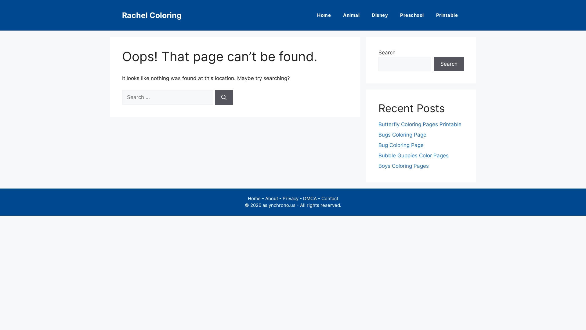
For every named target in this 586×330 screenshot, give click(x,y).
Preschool (412, 15)
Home (324, 15)
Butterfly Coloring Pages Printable (419, 124)
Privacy (290, 198)
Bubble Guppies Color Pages (413, 155)
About (271, 198)
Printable (447, 15)
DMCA (310, 198)
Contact (329, 198)
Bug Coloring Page (401, 145)
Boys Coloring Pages (403, 166)
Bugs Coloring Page (402, 135)
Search (387, 53)
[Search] (224, 97)
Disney (380, 15)
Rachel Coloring (152, 15)
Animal (351, 15)
